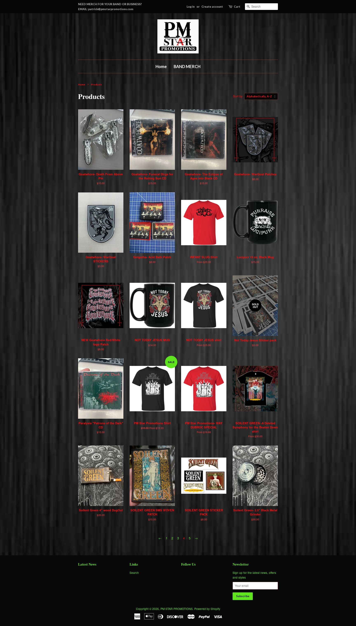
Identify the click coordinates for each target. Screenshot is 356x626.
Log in (191, 6)
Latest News (87, 564)
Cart (237, 6)
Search (134, 573)
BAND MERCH (187, 66)
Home (161, 66)
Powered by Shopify (207, 609)
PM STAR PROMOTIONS (176, 609)
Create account (212, 6)
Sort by (237, 96)
